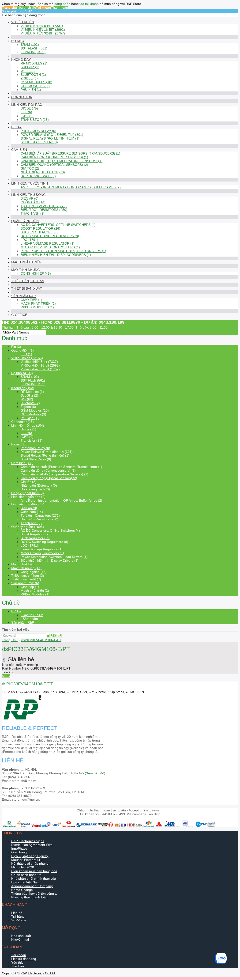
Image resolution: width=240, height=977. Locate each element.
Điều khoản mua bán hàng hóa (34, 871)
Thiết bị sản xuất (26, 288)
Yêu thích (18, 962)
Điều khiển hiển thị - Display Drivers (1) (56, 255)
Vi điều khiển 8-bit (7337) (42, 26)
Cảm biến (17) (22, 463)
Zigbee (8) (29, 78)
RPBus (16, 611)
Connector (21, 97)
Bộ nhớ (17, 41)
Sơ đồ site (18, 920)
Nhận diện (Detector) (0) (43, 172)
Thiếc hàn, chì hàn (27, 281)
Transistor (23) (35, 119)
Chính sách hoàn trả (26, 875)
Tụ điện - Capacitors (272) (44, 206)
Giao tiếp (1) (31, 300)
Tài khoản (43, 7)
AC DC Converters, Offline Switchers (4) (58, 225)
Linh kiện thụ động (28, 195)
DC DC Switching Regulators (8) (50, 236)
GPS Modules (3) (35, 86)
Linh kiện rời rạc (26, 104)
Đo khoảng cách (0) (38, 176)
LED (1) (26, 354)
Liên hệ (16, 913)
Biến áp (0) (29, 198)
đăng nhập (62, 4)
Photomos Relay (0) (38, 131)
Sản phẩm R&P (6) (25, 583)
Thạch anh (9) (33, 213)
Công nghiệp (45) (36, 273)
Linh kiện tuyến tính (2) (28, 497)
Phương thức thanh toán (29, 897)
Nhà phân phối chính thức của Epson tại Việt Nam (33, 880)
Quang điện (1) (22, 350)
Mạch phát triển (26, 262)
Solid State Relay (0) (39, 142)
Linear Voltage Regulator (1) (48, 243)
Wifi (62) (28, 71)
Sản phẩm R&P (23, 296)
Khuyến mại (20, 939)
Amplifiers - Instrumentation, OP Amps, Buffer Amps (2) (71, 187)
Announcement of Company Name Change (32, 888)
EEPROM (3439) (33, 52)
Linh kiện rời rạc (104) (27, 425)
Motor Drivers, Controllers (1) (50, 247)
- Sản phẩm (29, 619)
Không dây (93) (22, 388)
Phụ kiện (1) (31, 89)
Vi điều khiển (22, 22)
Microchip (31, 664)
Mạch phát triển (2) (38, 303)
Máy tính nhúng (25, 270)
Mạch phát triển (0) (25, 564)
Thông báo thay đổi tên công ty (34, 893)
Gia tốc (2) (30, 168)
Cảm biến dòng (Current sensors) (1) (54, 157)
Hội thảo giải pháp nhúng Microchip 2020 (30, 865)
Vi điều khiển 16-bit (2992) (43, 29)
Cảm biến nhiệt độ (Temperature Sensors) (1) (61, 161)
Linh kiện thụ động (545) (29, 504)
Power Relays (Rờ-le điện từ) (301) (52, 134)
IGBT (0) (27, 116)
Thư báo (17, 966)
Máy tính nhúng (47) (26, 568)
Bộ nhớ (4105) (22, 373)
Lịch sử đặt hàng (23, 959)
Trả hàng (18, 916)
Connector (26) (22, 422)
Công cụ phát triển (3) (27, 493)
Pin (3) (16, 346)
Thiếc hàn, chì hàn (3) (27, 575)
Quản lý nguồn (25, 221)
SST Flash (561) (34, 48)
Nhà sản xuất (21, 936)
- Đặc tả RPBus (32, 615)
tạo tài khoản (89, 4)
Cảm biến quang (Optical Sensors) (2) (54, 165)
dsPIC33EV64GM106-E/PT (41, 640)
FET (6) (26, 112)
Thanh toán (59, 7)
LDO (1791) (29, 240)
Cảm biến (19, 149)
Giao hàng (19, 852)
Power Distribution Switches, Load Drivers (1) (63, 251)
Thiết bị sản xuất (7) (26, 579)
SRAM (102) (30, 44)
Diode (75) (29, 108)
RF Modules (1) (34, 63)
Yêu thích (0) (26, 7)
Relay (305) (20, 444)
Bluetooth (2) (33, 74)
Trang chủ (9, 7)
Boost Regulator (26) (40, 228)
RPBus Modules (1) (37, 307)
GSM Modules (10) (36, 82)
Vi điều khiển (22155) (27, 358)
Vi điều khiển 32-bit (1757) (43, 33)
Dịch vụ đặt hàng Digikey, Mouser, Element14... (30, 858)
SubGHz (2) (30, 67)
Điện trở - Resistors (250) (44, 210)
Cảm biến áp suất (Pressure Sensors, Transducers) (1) (70, 153)
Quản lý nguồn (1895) (27, 527)
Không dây (21, 59)
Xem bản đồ (95, 773)
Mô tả (6, 676)
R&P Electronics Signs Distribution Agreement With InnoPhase (31, 844)
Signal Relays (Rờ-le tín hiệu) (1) (50, 138)
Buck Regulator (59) (39, 232)
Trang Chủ (10, 640)
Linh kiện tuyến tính (29, 183)
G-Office (19, 315)
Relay (16, 127)
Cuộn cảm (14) (33, 202)
